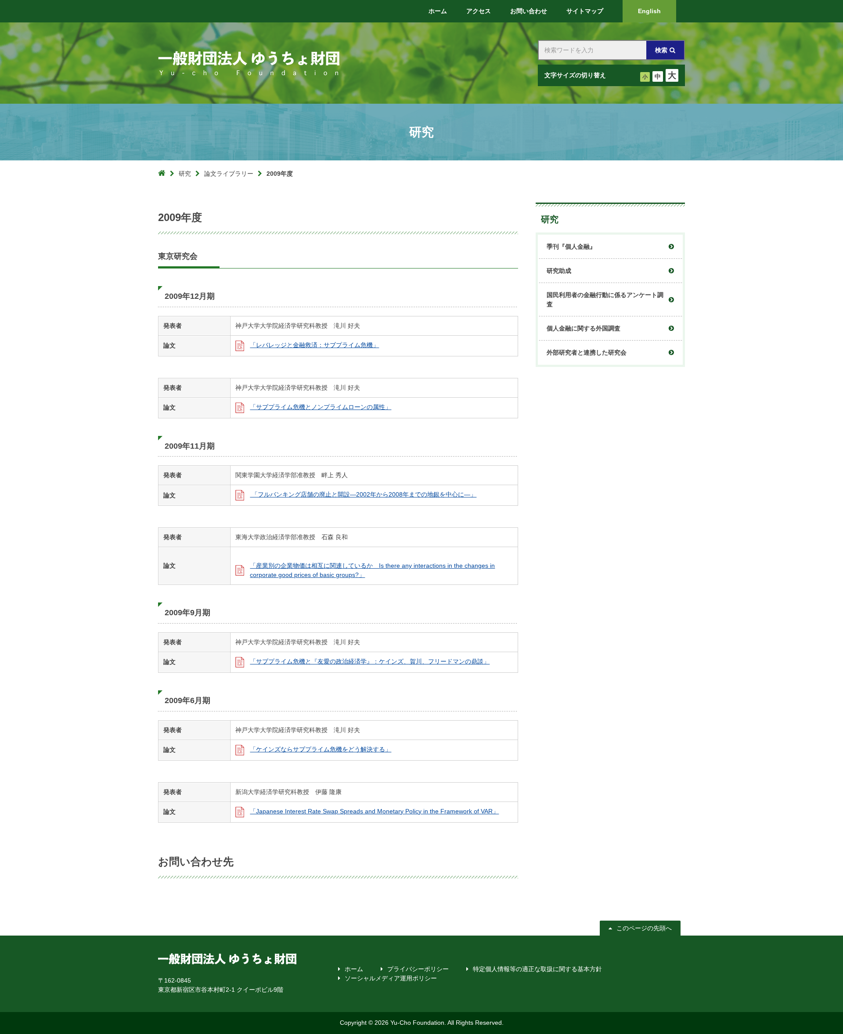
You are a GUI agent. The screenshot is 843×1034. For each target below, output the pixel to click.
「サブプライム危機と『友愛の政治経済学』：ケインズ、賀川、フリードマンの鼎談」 (370, 661)
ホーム (354, 968)
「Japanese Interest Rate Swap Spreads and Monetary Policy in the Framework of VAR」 (374, 811)
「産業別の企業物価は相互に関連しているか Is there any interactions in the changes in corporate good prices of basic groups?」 (372, 570)
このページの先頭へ (644, 928)
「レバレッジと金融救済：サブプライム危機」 (314, 344)
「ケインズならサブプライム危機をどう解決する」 (320, 749)
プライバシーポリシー (418, 968)
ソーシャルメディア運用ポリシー (391, 978)
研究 (185, 173)
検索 (661, 50)
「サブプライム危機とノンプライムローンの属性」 (320, 406)
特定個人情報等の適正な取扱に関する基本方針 (537, 968)
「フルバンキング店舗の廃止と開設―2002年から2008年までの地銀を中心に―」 (363, 494)
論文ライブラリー (228, 173)
